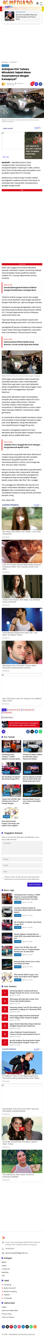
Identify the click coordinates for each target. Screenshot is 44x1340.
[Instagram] (19, 1326)
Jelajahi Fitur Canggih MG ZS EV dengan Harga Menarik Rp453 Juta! (22, 446)
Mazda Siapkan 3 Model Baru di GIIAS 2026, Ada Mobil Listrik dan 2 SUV (32, 779)
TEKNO (4, 1266)
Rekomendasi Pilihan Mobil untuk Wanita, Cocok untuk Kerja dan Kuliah (21, 343)
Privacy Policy (7, 1314)
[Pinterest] (11, 1326)
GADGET (7, 1295)
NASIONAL (5, 1272)
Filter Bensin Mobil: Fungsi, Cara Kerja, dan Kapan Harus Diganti (11, 823)
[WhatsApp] (40, 731)
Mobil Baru (8, 713)
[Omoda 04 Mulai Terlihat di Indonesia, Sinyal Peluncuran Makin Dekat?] (32, 746)
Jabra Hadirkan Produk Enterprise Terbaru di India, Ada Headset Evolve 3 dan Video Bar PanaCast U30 (25, 1033)
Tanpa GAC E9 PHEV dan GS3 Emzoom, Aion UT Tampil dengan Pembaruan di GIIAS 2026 (11, 801)
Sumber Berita (8, 717)
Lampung (7, 1285)
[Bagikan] (40, 84)
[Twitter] (32, 731)
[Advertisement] (22, 36)
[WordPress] (15, 1326)
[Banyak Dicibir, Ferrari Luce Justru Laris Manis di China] (32, 790)
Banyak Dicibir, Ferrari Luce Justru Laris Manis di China (32, 801)
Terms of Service (8, 1317)
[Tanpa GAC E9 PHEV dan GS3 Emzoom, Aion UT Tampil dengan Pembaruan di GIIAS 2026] (11, 790)
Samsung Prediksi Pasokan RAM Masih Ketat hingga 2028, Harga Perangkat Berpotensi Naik (24, 1017)
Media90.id (10, 83)
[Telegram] (36, 731)
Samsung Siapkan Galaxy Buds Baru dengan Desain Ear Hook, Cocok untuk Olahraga (24, 992)
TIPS (3, 1276)
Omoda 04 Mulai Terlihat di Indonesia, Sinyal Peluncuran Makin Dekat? (32, 757)
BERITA (4, 1262)
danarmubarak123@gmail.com (16, 1253)
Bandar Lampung (10, 1291)
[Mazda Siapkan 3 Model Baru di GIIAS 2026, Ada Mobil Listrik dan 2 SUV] (32, 768)
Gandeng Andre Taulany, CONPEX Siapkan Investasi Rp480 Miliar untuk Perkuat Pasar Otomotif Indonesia (11, 757)
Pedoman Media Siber (10, 1310)
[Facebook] (28, 731)
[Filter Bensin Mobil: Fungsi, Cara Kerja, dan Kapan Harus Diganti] (11, 813)
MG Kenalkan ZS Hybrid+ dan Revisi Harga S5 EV (11, 778)
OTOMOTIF (5, 65)
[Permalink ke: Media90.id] (4, 84)
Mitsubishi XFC (29, 710)
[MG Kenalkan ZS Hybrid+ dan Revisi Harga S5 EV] (11, 768)
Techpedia (8, 1298)
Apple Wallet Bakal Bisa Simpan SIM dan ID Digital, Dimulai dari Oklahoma (25, 1025)
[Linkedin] (23, 1326)
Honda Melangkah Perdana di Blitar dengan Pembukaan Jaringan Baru (20, 288)
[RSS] (35, 1326)
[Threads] (27, 1326)
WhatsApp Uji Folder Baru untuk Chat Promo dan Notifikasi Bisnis (24, 1000)
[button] (37, 3)
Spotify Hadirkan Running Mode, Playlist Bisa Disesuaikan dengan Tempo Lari (25, 1041)
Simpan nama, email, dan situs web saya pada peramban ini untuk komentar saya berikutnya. (22, 878)
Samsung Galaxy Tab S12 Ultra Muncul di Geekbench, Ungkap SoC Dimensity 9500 (25, 1008)
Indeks (4, 1307)
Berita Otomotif (15, 710)
